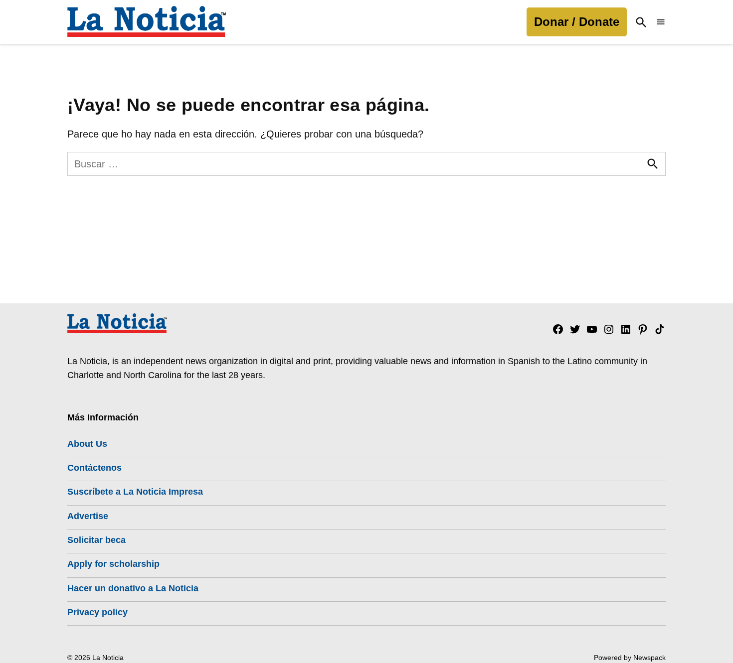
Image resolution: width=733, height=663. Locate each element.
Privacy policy (97, 612)
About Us (87, 444)
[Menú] (661, 22)
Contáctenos (94, 468)
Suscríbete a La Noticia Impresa (135, 492)
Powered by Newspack (630, 658)
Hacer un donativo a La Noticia (132, 588)
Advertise (87, 516)
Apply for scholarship (113, 564)
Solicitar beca (96, 540)
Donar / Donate (576, 21)
